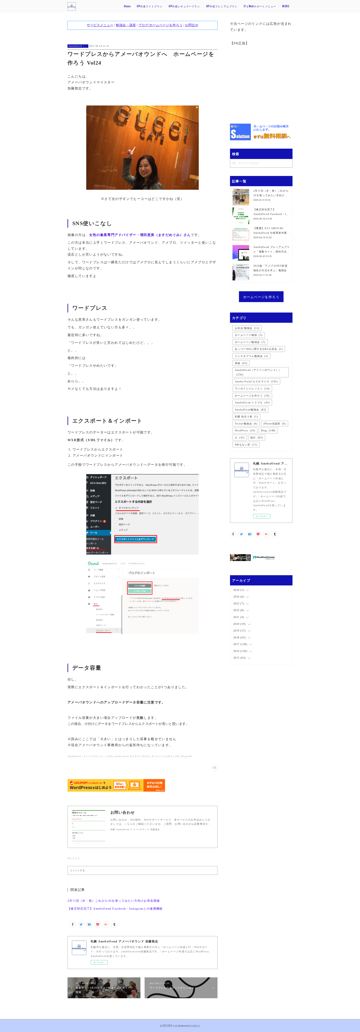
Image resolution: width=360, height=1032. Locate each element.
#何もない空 (246, 444)
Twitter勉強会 (246, 423)
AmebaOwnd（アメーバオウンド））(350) (90, 756)
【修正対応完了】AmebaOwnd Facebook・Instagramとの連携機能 (115, 908)
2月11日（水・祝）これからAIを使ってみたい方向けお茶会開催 (114, 900)
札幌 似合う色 (246, 416)
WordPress (245, 430)
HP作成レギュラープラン (184, 6)
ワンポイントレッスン (252, 388)
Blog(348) (186, 756)
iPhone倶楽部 (274, 423)
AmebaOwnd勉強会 (250, 409)
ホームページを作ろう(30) (165, 756)
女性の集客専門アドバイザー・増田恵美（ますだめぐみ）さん (140, 235)
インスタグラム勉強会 (251, 356)
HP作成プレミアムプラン (222, 6)
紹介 (256, 437)
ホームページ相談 (248, 335)
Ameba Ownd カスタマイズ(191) (132, 756)
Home (127, 6)
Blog (268, 430)
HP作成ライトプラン (149, 6)
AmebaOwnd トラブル (252, 402)
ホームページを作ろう (261, 296)
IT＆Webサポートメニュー (260, 6)
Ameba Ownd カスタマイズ (256, 381)
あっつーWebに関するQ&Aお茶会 (259, 349)
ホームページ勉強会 (250, 342)
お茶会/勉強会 (247, 328)
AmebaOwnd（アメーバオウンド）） (78, 46)
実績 (241, 363)
